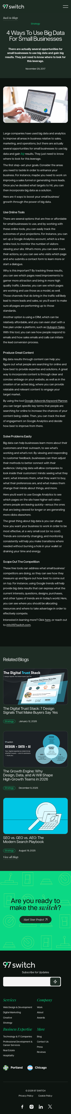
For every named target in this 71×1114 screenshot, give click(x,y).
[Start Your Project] (35, 919)
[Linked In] (40, 1106)
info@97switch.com (18, 625)
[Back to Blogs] (10, 18)
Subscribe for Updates (35, 972)
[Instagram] (31, 1106)
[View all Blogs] (10, 857)
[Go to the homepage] (19, 965)
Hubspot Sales (56, 327)
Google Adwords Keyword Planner (46, 400)
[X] (50, 1106)
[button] (65, 6)
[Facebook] (22, 1106)
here (48, 619)
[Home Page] (13, 6)
